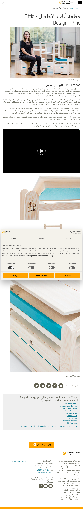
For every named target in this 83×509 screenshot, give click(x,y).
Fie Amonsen (72, 423)
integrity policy (34, 256)
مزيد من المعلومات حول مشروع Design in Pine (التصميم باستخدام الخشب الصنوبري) (49, 426)
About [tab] (68, 238)
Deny (15, 276)
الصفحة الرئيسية (74, 8)
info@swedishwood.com (44, 472)
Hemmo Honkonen (70, 421)
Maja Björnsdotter (70, 404)
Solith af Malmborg (70, 408)
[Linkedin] (50, 486)
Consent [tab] (14, 238)
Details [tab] (41, 238)
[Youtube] (45, 486)
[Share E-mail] (60, 385)
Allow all (68, 276)
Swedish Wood (66, 2)
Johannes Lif (72, 416)
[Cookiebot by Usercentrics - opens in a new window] (72, 232)
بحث (2, 1)
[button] (80, 2)
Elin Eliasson (72, 418)
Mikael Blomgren (71, 411)
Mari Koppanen (71, 413)
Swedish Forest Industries (17, 461)
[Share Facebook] (54, 385)
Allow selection (41, 276)
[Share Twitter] (36, 385)
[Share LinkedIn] (42, 385)
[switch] (31, 267)
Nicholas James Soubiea (68, 406)
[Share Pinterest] (48, 385)
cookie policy (48, 256)
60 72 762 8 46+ (43, 470)
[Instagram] (41, 486)
